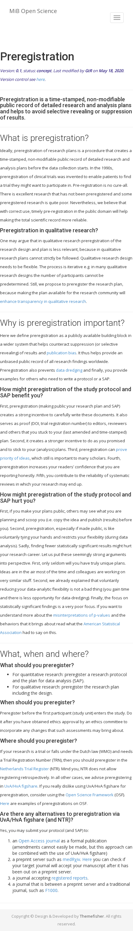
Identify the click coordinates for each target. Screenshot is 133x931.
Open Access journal (39, 841)
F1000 (51, 890)
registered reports (70, 878)
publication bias (61, 353)
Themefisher (92, 916)
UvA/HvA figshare (20, 786)
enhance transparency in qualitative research (43, 301)
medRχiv (71, 859)
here (40, 79)
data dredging (69, 370)
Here (4, 803)
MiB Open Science (33, 11)
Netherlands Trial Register (24, 768)
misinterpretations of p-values (81, 615)
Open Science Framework (90, 795)
